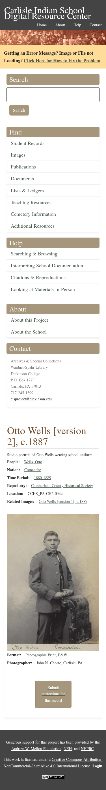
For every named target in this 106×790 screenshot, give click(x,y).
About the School (29, 331)
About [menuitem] (60, 25)
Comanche (32, 469)
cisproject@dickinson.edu (31, 399)
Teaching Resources (31, 202)
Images (18, 154)
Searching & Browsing (34, 253)
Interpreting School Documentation (47, 265)
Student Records (27, 143)
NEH (68, 748)
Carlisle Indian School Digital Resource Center (47, 10)
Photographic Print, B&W (46, 654)
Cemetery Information (33, 213)
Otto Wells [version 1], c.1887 (63, 501)
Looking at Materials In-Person (43, 289)
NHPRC (87, 748)
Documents (22, 178)
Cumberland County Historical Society (62, 485)
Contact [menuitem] (96, 25)
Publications (23, 166)
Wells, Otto (33, 461)
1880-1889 (42, 477)
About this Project (29, 319)
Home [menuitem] (42, 25)
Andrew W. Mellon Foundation (36, 748)
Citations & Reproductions (38, 277)
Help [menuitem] (77, 25)
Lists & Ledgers (27, 190)
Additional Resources (33, 225)
